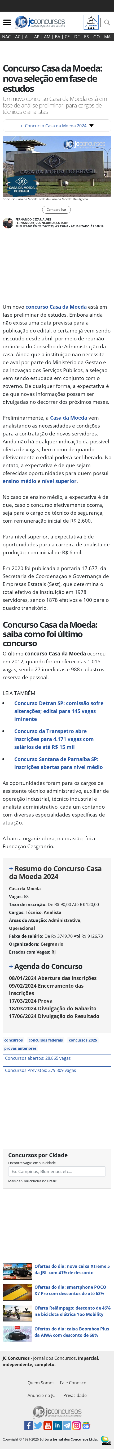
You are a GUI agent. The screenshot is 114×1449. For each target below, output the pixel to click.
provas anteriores (20, 1048)
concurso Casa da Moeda (56, 306)
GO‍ (96, 37)
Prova (30, 1000)
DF (77, 37)
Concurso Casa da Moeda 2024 (53, 126)
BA (57, 37)
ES (86, 37)
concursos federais (46, 1040)
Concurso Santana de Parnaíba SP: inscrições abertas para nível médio (58, 763)
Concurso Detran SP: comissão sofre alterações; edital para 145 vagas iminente (58, 711)
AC (17, 37)
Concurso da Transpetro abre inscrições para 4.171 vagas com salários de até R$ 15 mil (54, 739)
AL (27, 37)
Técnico (34, 912)
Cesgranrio (52, 944)
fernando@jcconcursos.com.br (41, 223)
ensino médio (19, 481)
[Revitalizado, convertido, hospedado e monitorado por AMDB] (106, 1440)
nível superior (59, 481)
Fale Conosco (73, 1383)
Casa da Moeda (68, 417)
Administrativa (64, 920)
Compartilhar (56, 209)
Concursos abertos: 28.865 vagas (38, 1058)
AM (47, 37)
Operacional (22, 928)
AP (37, 37)
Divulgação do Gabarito (53, 1008)
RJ (53, 952)
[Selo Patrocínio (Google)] (91, 22)
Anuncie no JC (41, 1395)
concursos (13, 1040)
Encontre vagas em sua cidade (32, 1162)
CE (67, 37)
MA (107, 37)
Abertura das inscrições (53, 978)
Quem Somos (41, 1383)
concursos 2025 (83, 1040)
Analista (53, 912)
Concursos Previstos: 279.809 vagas (40, 1070)
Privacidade (75, 1395)
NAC (6, 37)
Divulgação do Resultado (54, 1016)
